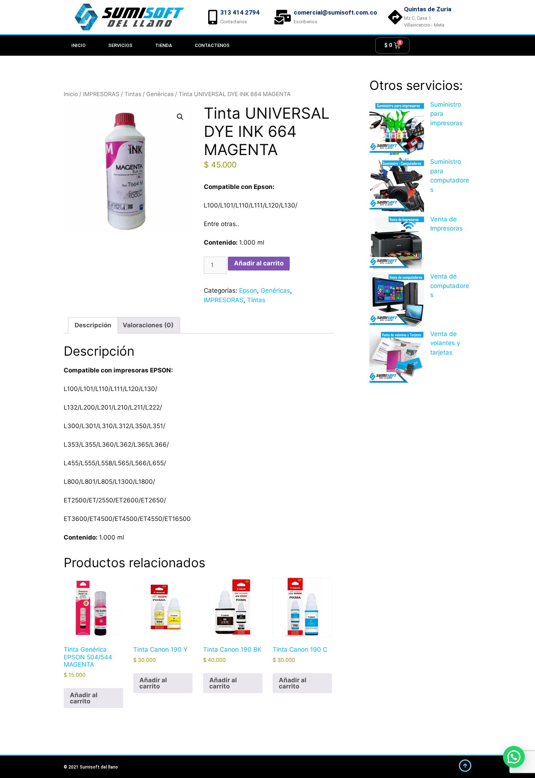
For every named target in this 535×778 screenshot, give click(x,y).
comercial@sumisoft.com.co (335, 12)
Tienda (163, 45)
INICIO (78, 45)
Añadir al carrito (259, 263)
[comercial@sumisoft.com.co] (283, 17)
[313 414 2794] (213, 17)
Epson (248, 290)
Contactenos (212, 45)
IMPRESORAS (101, 94)
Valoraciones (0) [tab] (148, 325)
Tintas (132, 94)
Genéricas (160, 94)
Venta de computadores (449, 286)
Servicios (120, 45)
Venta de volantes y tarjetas (445, 343)
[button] (180, 116)
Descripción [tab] (93, 325)
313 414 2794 (239, 12)
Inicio (71, 94)
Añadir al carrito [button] (84, 698)
